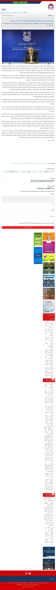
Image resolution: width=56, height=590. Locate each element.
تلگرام (46, 171)
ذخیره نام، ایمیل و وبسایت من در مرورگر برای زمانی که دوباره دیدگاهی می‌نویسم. (36, 223)
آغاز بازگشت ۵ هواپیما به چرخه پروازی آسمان (49, 528)
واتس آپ (11, 171)
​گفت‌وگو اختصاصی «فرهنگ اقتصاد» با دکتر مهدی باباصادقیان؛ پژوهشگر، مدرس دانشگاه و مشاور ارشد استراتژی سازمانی (49, 372)
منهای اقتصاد (48, 495)
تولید (38, 163)
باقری (47, 163)
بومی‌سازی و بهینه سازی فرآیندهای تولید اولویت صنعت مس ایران (32, 21)
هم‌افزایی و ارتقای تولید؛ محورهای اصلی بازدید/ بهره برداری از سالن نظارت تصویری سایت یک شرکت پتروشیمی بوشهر (49, 467)
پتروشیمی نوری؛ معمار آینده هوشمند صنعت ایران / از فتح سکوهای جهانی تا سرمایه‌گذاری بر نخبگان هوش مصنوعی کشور (49, 354)
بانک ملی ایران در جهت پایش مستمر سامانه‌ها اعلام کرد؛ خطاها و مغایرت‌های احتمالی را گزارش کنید (49, 400)
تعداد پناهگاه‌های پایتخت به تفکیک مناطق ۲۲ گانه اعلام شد (49, 542)
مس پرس (12, 163)
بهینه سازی (44, 163)
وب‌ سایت (52, 216)
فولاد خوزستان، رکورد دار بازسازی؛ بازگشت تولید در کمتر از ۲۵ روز (49, 460)
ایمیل (53, 210)
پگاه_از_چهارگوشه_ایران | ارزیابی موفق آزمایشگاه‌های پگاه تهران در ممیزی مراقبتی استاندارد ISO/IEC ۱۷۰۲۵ (48, 430)
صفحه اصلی (52, 578)
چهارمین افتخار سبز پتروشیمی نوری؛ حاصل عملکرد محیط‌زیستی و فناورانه (49, 386)
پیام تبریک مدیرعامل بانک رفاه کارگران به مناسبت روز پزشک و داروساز (49, 475)
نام (53, 204)
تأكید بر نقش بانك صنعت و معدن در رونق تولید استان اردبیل (49, 339)
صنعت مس (35, 163)
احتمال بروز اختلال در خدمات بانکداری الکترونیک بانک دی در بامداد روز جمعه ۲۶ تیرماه (49, 363)
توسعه (41, 163)
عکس (49, 560)
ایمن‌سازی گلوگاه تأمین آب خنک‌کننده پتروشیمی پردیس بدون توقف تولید (49, 418)
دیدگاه (52, 194)
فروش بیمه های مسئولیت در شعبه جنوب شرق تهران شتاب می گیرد (49, 393)
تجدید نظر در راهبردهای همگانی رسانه (49, 412)
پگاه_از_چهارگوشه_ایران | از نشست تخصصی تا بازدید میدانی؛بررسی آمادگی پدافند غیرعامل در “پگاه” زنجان (48, 439)
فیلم (49, 548)
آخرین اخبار (48, 380)
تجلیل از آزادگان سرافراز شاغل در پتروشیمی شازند (49, 423)
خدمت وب (24, 587)
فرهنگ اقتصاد (30, 163)
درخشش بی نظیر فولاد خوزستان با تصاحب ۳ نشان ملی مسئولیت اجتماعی (49, 454)
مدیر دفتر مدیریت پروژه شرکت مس (21, 163)
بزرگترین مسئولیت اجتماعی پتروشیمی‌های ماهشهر (49, 345)
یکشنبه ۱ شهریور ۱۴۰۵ (23, 2)
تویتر (29, 171)
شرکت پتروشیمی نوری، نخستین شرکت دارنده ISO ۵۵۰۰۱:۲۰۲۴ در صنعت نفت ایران (49, 324)
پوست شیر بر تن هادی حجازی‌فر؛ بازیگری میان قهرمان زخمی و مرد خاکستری (49, 535)
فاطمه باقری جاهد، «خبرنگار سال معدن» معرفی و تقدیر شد (49, 407)
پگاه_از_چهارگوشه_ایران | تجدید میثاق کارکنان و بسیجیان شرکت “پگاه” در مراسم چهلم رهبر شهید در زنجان (48, 446)
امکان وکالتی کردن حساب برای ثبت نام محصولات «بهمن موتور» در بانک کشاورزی (49, 332)
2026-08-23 (15, 2)
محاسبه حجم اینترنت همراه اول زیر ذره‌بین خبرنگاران (49, 524)
